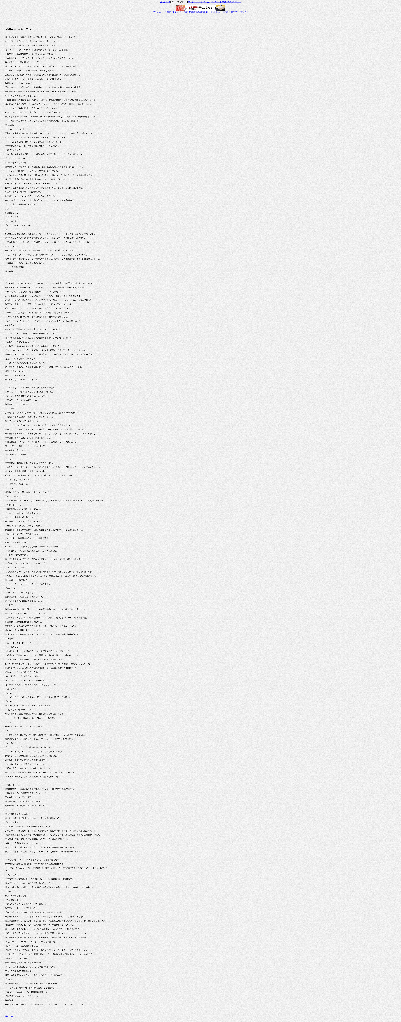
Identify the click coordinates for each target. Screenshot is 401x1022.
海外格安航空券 (191, 12)
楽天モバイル (165, 2)
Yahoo (204, 2)
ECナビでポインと (195, 2)
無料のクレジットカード (175, 12)
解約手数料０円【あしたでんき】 (209, 12)
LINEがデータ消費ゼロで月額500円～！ (226, 2)
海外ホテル (244, 12)
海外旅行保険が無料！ (231, 12)
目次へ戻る (10, 1016)
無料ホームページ (159, 12)
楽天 (209, 2)
